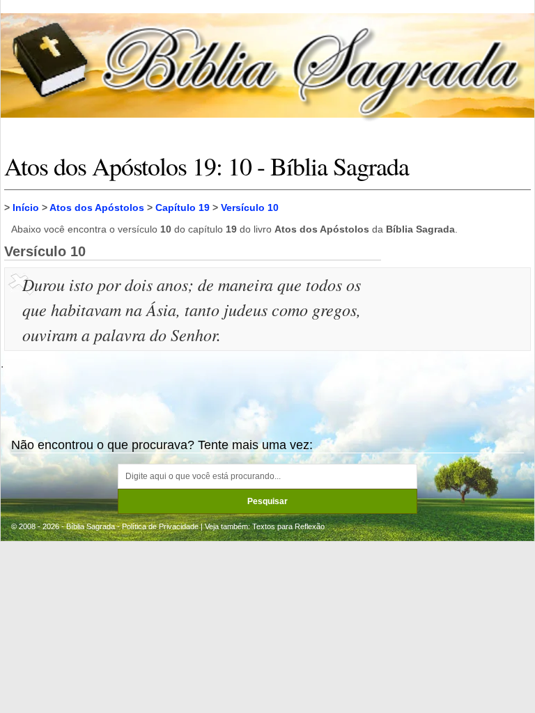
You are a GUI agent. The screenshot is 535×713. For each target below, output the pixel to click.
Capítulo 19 (182, 207)
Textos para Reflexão (288, 526)
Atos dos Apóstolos (96, 207)
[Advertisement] (457, 341)
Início (26, 207)
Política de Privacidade (160, 526)
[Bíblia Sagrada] (267, 65)
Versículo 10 (250, 207)
